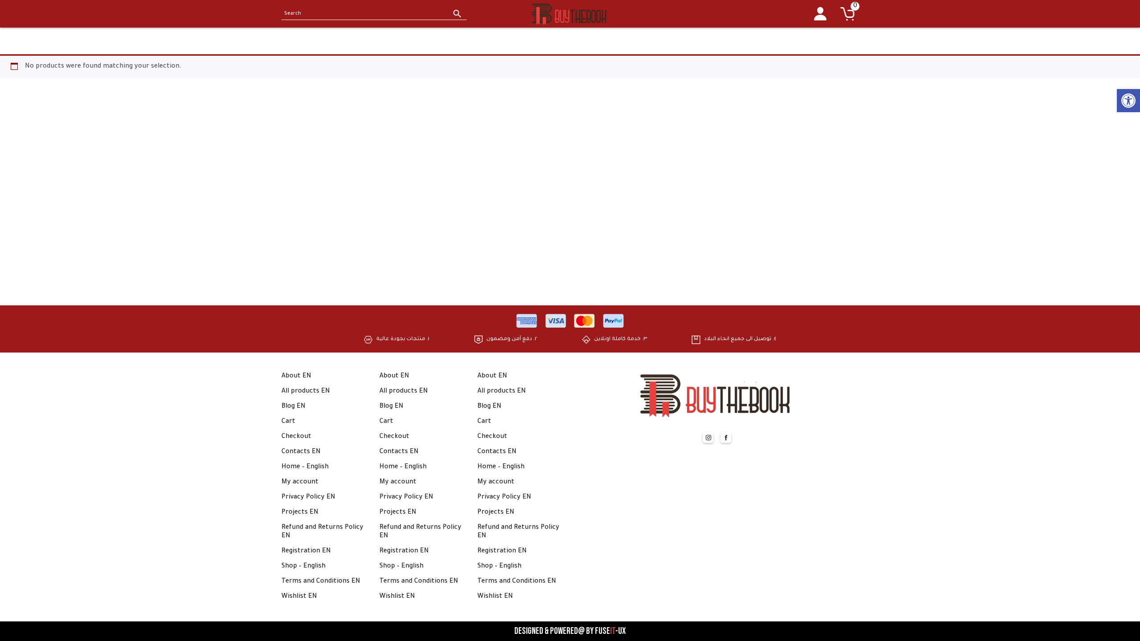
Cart (288, 422)
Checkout (296, 437)
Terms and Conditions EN (320, 581)
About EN (296, 376)
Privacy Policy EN (308, 497)
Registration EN (306, 551)
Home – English (305, 467)
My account (299, 482)
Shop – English (303, 566)
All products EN (305, 391)
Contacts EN (301, 452)
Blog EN (293, 406)
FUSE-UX (610, 631)
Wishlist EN (299, 596)
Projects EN (299, 512)
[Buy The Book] (570, 14)
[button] (1128, 100)
